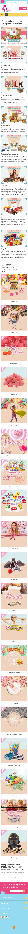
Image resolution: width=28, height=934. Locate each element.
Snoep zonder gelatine (14, 672)
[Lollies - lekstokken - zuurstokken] (14, 441)
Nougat (14, 610)
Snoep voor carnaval (14, 487)
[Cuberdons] (14, 565)
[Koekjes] (14, 206)
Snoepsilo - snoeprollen (14, 765)
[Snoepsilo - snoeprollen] (14, 750)
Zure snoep (14, 425)
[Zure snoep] (14, 410)
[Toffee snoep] (14, 781)
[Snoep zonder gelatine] (14, 658)
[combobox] (16, 2)
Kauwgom (14, 641)
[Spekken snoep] (14, 534)
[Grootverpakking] (14, 84)
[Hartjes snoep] (14, 379)
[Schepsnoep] (14, 318)
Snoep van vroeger (14, 827)
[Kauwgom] (14, 627)
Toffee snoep (14, 796)
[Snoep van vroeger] (14, 812)
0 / (23, 8)
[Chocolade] (14, 175)
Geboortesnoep (14, 703)
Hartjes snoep (14, 394)
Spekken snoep (14, 548)
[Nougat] (14, 596)
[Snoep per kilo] (14, 287)
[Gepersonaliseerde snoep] (14, 143)
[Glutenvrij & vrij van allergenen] (14, 719)
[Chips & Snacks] (14, 238)
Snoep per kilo (14, 301)
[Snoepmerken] (14, 503)
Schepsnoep (14, 332)
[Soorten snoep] (14, 54)
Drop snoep (14, 858)
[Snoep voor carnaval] (14, 472)
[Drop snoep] (14, 843)
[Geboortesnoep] (14, 688)
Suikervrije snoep (14, 363)
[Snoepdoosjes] (14, 115)
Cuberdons (14, 579)
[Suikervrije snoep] (14, 348)
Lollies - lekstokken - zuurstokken (14, 456)
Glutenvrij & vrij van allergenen (14, 734)
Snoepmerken (14, 518)
